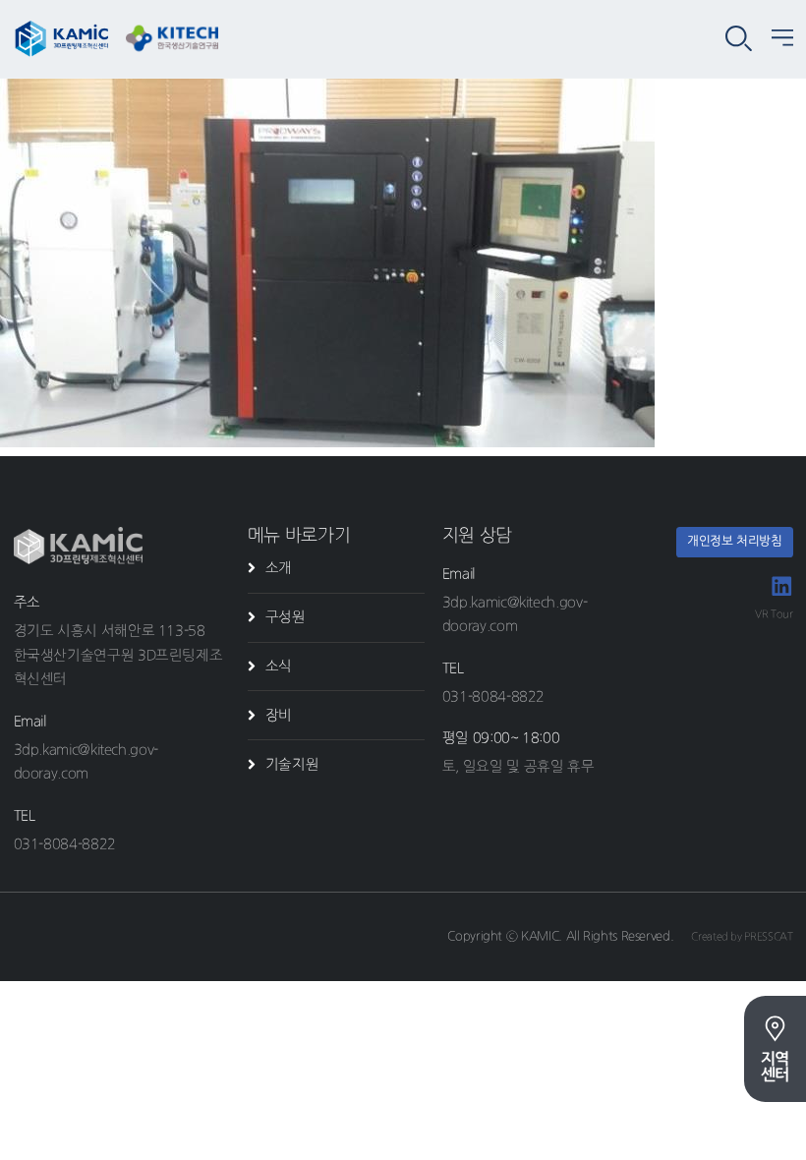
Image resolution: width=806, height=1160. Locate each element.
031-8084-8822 (65, 844)
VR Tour (773, 614)
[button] (782, 39)
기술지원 (292, 764)
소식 (278, 666)
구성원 (285, 616)
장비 (278, 715)
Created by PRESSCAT (741, 936)
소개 (278, 567)
